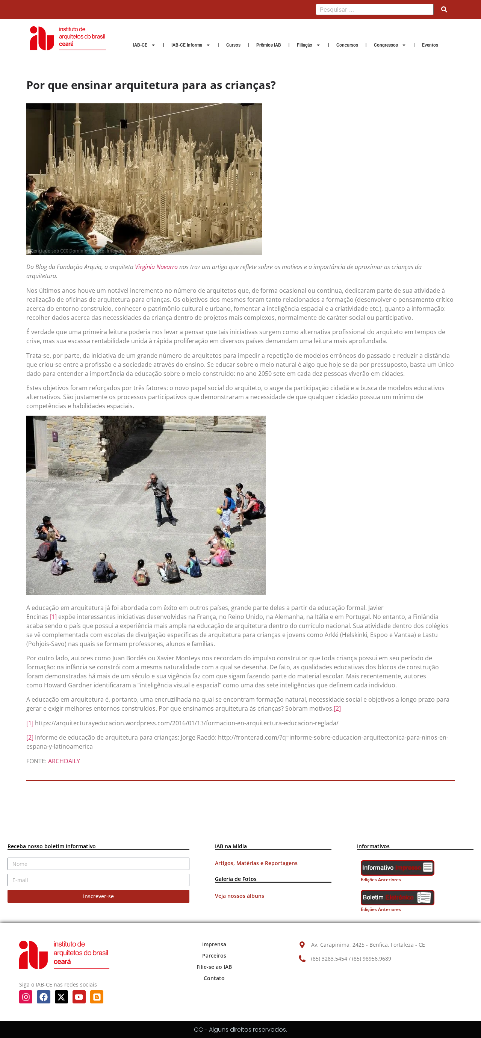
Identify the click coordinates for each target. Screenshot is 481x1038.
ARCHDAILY (64, 761)
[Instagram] (25, 996)
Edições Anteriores (381, 879)
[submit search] (444, 9)
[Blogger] (96, 996)
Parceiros (214, 955)
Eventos (430, 45)
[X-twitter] (61, 996)
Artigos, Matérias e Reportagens (256, 863)
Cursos (233, 45)
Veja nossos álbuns (239, 895)
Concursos (347, 45)
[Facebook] (43, 996)
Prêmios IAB (268, 45)
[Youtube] (79, 996)
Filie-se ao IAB (214, 966)
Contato (214, 978)
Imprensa (214, 944)
